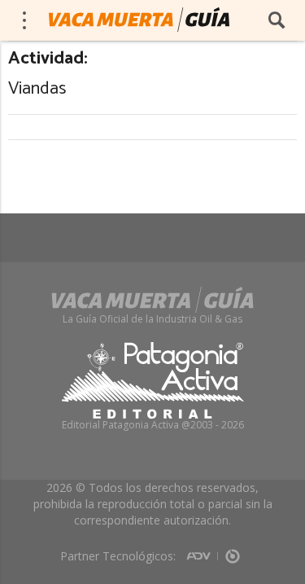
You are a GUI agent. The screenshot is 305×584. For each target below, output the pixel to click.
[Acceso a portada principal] (139, 19)
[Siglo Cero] (232, 551)
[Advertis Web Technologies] (202, 551)
